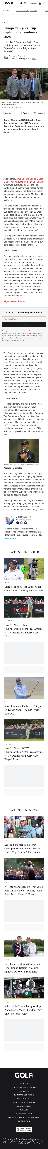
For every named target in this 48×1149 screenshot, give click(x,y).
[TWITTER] (18, 522)
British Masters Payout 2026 (26, 11)
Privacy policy (24, 1099)
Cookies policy (24, 1106)
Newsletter (40, 113)
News (34, 58)
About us (24, 1084)
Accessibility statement (24, 1102)
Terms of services (30, 331)
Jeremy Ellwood (18, 56)
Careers (24, 1110)
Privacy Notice (32, 333)
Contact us (24, 1091)
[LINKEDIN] (22, 522)
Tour (4, 22)
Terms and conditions (24, 1095)
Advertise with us (24, 1114)
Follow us (28, 113)
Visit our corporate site (31, 1140)
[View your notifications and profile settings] (21, 3)
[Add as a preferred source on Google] (24, 1129)
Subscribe (33, 3)
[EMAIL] (26, 522)
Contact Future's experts (24, 1087)
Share (9, 113)
